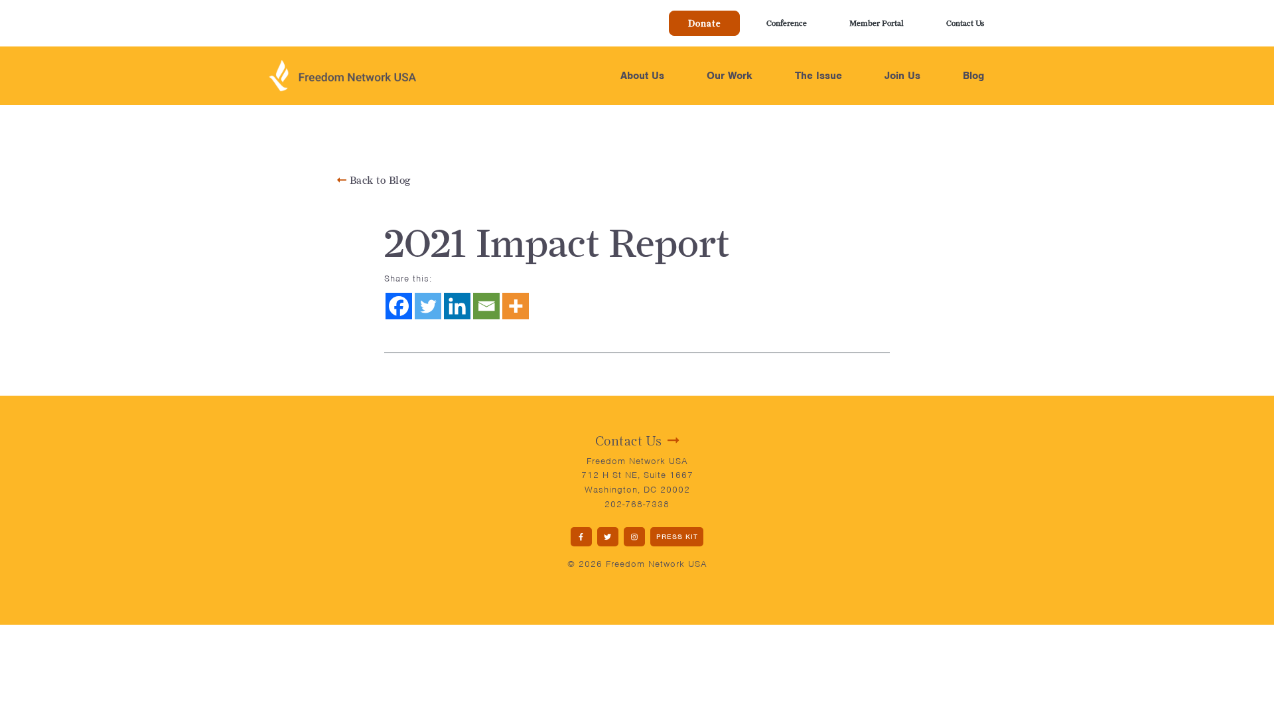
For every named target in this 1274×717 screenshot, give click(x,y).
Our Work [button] (729, 75)
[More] (515, 306)
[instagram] (634, 536)
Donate (704, 23)
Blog (973, 75)
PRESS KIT (677, 536)
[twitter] (607, 536)
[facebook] (581, 536)
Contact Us (965, 23)
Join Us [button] (902, 75)
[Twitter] (428, 306)
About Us (642, 75)
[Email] (486, 306)
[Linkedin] (457, 306)
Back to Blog (378, 180)
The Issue (818, 75)
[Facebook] (399, 306)
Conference (786, 23)
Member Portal (876, 23)
